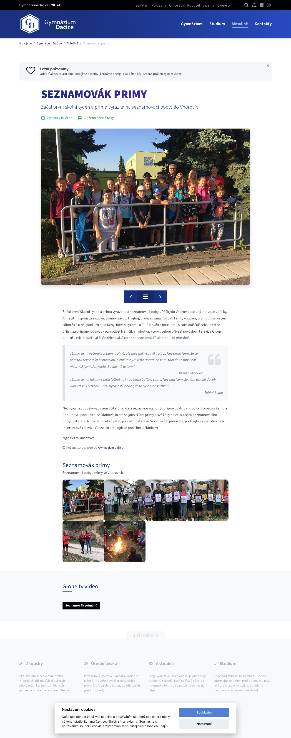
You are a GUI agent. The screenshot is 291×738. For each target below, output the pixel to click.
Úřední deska (104, 663)
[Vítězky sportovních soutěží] (166, 500)
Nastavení (204, 724)
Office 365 (176, 5)
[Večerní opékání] (125, 541)
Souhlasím (204, 712)
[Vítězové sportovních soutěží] (208, 500)
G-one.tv (224, 5)
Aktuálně (240, 23)
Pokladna (158, 5)
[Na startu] (83, 500)
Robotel (193, 5)
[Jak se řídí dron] (83, 541)
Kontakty (263, 23)
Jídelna (208, 5)
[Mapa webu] (254, 5)
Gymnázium (192, 23)
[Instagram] (269, 5)
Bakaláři (141, 5)
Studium (217, 23)
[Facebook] (261, 5)
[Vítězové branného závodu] (125, 500)
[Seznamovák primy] (145, 207)
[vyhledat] (246, 5)
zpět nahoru (145, 635)
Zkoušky (34, 663)
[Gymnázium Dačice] (47, 24)
